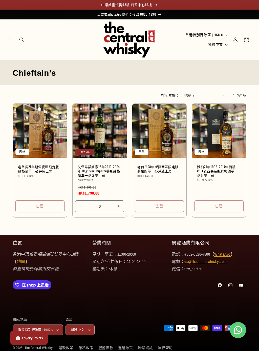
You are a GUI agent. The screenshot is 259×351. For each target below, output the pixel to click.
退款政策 (66, 347)
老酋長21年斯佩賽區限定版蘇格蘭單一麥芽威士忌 (38, 169)
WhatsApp (222, 254)
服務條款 (105, 347)
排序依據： (170, 95)
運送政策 (125, 347)
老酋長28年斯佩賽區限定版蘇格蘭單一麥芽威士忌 (158, 169)
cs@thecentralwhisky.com (205, 261)
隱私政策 (85, 347)
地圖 (21, 261)
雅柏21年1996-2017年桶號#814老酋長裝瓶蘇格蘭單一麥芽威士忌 (217, 171)
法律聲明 (165, 347)
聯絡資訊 (145, 347)
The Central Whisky (39, 347)
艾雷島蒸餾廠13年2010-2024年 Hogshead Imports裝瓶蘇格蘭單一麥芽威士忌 (99, 171)
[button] (10, 39)
